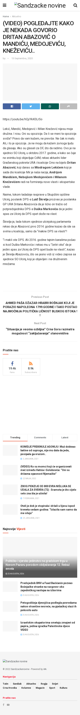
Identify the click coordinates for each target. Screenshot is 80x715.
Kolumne (26, 688)
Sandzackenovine (20, 669)
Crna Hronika (10, 688)
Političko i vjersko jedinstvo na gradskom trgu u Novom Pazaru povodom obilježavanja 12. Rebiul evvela (38, 564)
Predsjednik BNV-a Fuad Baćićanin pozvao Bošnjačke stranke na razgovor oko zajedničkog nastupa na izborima (46, 587)
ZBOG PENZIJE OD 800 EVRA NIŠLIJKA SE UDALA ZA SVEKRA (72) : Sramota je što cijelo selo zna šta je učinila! (48, 490)
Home (6, 16)
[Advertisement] (40, 279)
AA (44, 669)
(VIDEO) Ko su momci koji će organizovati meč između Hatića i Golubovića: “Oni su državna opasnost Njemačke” (46, 470)
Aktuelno (16, 16)
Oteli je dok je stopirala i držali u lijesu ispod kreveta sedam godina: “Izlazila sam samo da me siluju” (48, 509)
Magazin (40, 688)
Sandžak (17, 684)
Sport (52, 688)
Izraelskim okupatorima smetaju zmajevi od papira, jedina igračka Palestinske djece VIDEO (47, 626)
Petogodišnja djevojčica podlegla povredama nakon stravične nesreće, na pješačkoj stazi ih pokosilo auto (48, 606)
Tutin (5, 684)
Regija (44, 684)
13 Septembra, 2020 (22, 58)
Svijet (55, 684)
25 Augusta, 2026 (15, 574)
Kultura (63, 688)
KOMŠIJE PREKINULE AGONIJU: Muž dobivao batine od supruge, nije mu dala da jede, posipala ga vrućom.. (48, 450)
